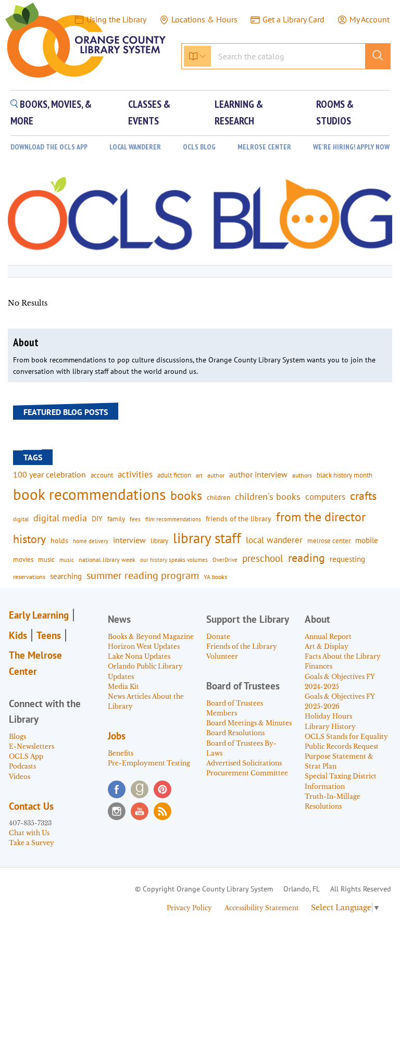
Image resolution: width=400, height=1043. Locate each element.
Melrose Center (264, 147)
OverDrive (225, 559)
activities (135, 474)
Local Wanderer (135, 147)
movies (23, 559)
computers (325, 496)
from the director (321, 516)
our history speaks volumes (174, 559)
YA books (215, 577)
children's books (268, 496)
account (102, 475)
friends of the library (238, 518)
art (199, 475)
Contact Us (31, 806)
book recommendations (89, 494)
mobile (366, 540)
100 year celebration (49, 474)
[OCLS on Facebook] (117, 789)
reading (306, 557)
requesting (347, 559)
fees (135, 519)
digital (21, 519)
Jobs (117, 736)
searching (66, 576)
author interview (258, 474)
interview (129, 540)
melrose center (329, 540)
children (218, 497)
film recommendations (173, 519)
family (116, 518)
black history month (344, 475)
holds (59, 540)
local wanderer (274, 540)
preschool (262, 558)
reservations (29, 577)
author (215, 475)
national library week (107, 559)
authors (302, 475)
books (186, 495)
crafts (363, 495)
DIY (97, 518)
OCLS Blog (199, 147)
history (29, 538)
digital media (60, 518)
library (159, 540)
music (46, 559)
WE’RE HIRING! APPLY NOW (351, 147)
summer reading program (142, 575)
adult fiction (174, 475)
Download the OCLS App (49, 147)
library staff (207, 538)
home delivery (90, 541)
